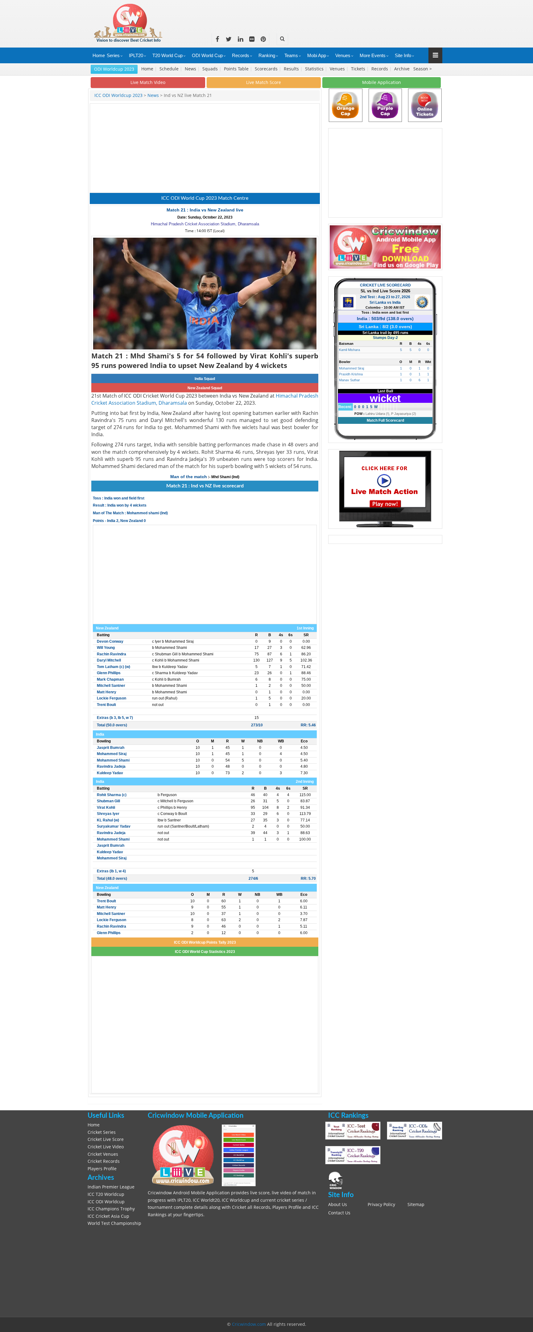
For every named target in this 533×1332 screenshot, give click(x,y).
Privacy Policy (381, 1204)
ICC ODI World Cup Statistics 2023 (205, 952)
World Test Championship (114, 1223)
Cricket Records (104, 1161)
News (191, 69)
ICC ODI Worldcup (106, 1202)
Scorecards (267, 69)
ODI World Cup (207, 55)
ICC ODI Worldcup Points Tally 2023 (205, 942)
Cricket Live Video (106, 1147)
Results (292, 69)
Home (99, 55)
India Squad (205, 379)
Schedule (169, 69)
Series (113, 55)
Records (240, 55)
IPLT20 (136, 55)
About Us (337, 1204)
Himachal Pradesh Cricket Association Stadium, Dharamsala (205, 224)
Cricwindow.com (249, 1324)
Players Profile (102, 1168)
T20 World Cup (167, 55)
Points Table (237, 69)
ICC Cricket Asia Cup (108, 1216)
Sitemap (415, 1204)
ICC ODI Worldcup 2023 (119, 95)
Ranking (266, 55)
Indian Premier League (111, 1187)
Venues (342, 55)
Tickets (358, 69)
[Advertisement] (330, 14)
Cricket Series (102, 1132)
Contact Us (339, 1213)
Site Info (403, 55)
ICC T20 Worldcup (106, 1194)
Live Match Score (263, 82)
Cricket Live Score (106, 1139)
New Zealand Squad (205, 388)
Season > (422, 69)
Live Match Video (147, 82)
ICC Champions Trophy (111, 1209)
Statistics (315, 69)
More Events (373, 55)
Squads (210, 69)
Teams (291, 55)
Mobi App (316, 55)
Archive (402, 69)
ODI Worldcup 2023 (114, 69)
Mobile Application (381, 82)
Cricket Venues (103, 1154)
